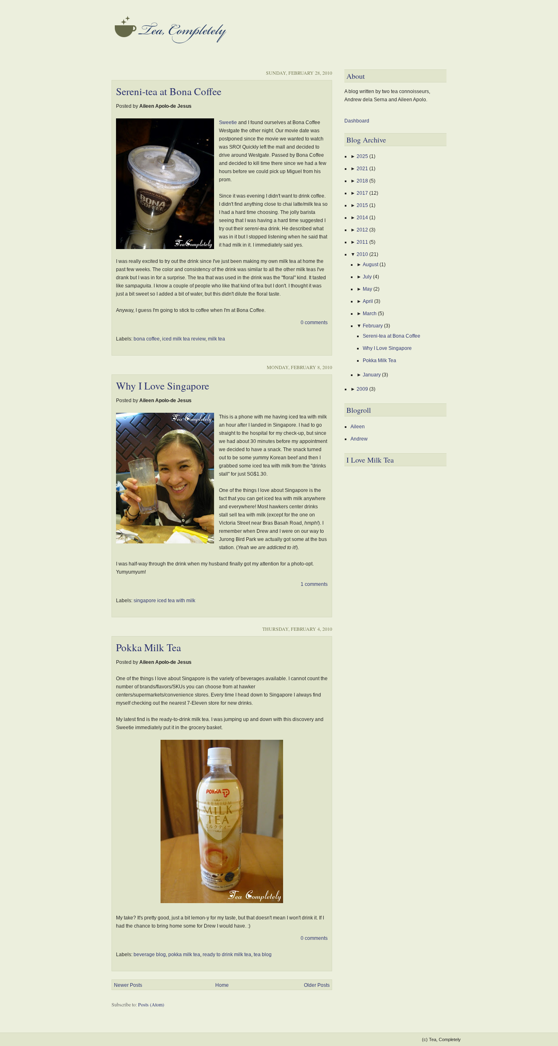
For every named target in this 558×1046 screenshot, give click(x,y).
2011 (363, 242)
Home (222, 985)
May (368, 289)
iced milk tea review (183, 339)
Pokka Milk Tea (148, 647)
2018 (363, 181)
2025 (363, 156)
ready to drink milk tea (227, 954)
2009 (363, 389)
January (372, 375)
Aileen (357, 427)
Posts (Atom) (151, 1004)
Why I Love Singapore (162, 385)
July (368, 277)
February (373, 326)
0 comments (314, 322)
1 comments (314, 584)
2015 (363, 205)
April (368, 301)
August (371, 264)
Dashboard (356, 121)
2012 (363, 230)
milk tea (216, 339)
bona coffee (147, 339)
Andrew (359, 439)
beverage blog (150, 954)
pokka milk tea (184, 954)
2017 (363, 193)
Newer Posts (128, 985)
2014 (363, 217)
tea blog (263, 954)
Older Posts (317, 985)
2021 (363, 168)
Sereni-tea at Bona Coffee (168, 91)
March (370, 313)
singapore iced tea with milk (164, 600)
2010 (363, 254)
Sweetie (228, 122)
